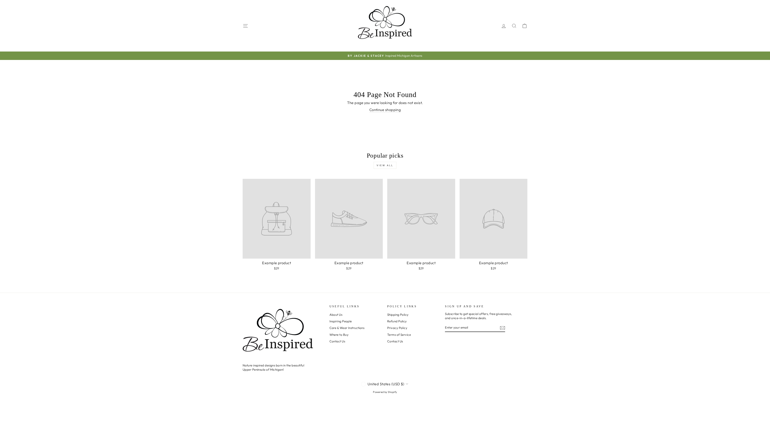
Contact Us (337, 341)
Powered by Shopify (385, 392)
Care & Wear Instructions (347, 328)
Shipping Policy (398, 315)
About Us (335, 315)
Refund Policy (397, 321)
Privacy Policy (397, 328)
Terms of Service (399, 335)
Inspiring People (340, 321)
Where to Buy (339, 335)
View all (385, 165)
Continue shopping (385, 109)
